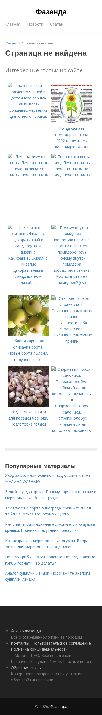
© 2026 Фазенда (26, 630)
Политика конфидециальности (39, 649)
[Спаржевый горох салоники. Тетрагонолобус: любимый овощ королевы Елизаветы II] (71, 399)
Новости (35, 24)
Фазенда (51, 11)
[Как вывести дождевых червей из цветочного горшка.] (28, 98)
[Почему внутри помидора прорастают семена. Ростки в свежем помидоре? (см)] (71, 252)
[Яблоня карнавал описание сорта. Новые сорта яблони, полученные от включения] (28, 334)
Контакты (20, 643)
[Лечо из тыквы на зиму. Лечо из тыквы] (71, 162)
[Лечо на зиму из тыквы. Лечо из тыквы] (28, 162)
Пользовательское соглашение (61, 643)
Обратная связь (26, 667)
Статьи (56, 24)
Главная (12, 24)
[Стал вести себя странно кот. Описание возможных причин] (71, 316)
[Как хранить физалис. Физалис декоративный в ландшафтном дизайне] (28, 252)
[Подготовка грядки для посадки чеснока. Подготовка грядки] (28, 405)
